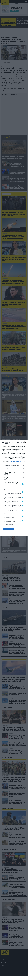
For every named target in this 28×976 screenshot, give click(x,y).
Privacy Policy (21, 533)
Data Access (14, 533)
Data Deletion (6, 533)
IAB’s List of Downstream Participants (15, 461)
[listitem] (14, 465)
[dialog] (14, 488)
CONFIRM (8, 529)
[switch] (23, 468)
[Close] (25, 442)
